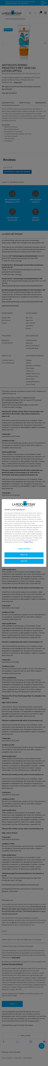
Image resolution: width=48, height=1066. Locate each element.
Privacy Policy (28, 542)
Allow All (24, 561)
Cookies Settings (24, 548)
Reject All (24, 555)
